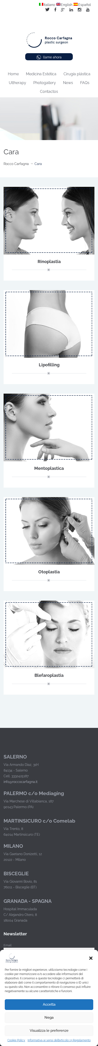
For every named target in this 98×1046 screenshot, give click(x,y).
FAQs (84, 82)
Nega (49, 1017)
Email (8, 945)
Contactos (49, 91)
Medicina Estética (41, 74)
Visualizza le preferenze (49, 1030)
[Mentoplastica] (49, 427)
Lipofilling (49, 364)
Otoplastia (49, 571)
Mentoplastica (49, 468)
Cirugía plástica (77, 74)
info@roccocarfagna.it (21, 782)
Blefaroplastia (49, 675)
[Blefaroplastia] (49, 634)
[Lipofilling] (49, 324)
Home (13, 74)
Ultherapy (17, 82)
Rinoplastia (49, 261)
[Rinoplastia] (49, 220)
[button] (90, 958)
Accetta (49, 1004)
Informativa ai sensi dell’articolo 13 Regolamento (59, 1040)
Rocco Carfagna (16, 164)
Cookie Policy (16, 1040)
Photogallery (44, 82)
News (68, 82)
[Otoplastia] (49, 530)
